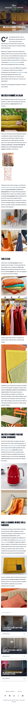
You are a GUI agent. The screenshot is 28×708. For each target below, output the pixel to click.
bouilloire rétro (7, 450)
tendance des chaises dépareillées (10, 187)
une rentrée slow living (14, 62)
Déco (14, 23)
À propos (20, 691)
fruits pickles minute (12, 445)
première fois (21, 72)
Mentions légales (10, 691)
